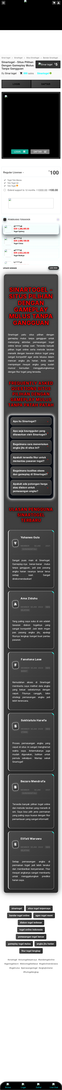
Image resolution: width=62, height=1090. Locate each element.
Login (23, 1087)
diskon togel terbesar (31, 922)
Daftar (38, 1087)
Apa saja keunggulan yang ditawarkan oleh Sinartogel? (30, 432)
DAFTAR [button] (38, 151)
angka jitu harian (45, 943)
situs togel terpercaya (39, 908)
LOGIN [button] (17, 151)
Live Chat (54, 1087)
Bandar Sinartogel (50, 57)
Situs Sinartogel (32, 57)
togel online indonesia (31, 929)
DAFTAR (45, 84)
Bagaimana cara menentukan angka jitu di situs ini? (30, 445)
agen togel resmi (44, 915)
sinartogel (17, 908)
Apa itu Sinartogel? (24, 421)
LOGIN (16, 84)
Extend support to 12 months (33, 190)
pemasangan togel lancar (31, 936)
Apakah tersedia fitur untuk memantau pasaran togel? (29, 459)
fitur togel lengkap (31, 950)
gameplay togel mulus (19, 943)
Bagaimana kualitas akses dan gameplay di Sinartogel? (30, 472)
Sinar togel (6, 57)
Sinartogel (18, 57)
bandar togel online (19, 915)
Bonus (8, 1087)
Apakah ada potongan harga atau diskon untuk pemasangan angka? (30, 487)
